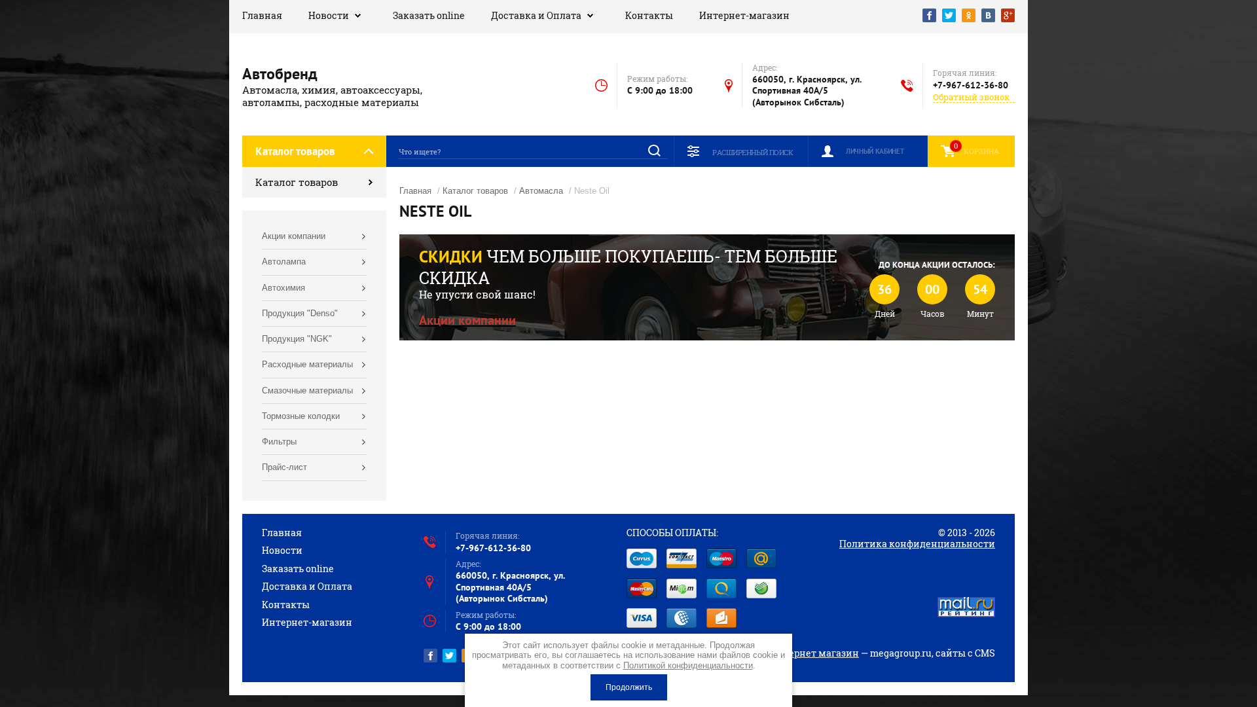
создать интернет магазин (795, 653)
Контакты (649, 15)
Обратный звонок (971, 97)
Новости (328, 15)
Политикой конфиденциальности (688, 665)
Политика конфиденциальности (917, 543)
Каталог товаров (296, 182)
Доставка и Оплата (536, 15)
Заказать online (429, 15)
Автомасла (541, 191)
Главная (262, 15)
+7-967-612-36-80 (970, 85)
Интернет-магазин (744, 15)
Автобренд (280, 73)
